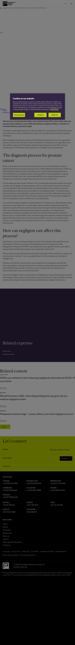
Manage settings (19, 115)
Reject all (55, 115)
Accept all (40, 115)
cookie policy (54, 109)
